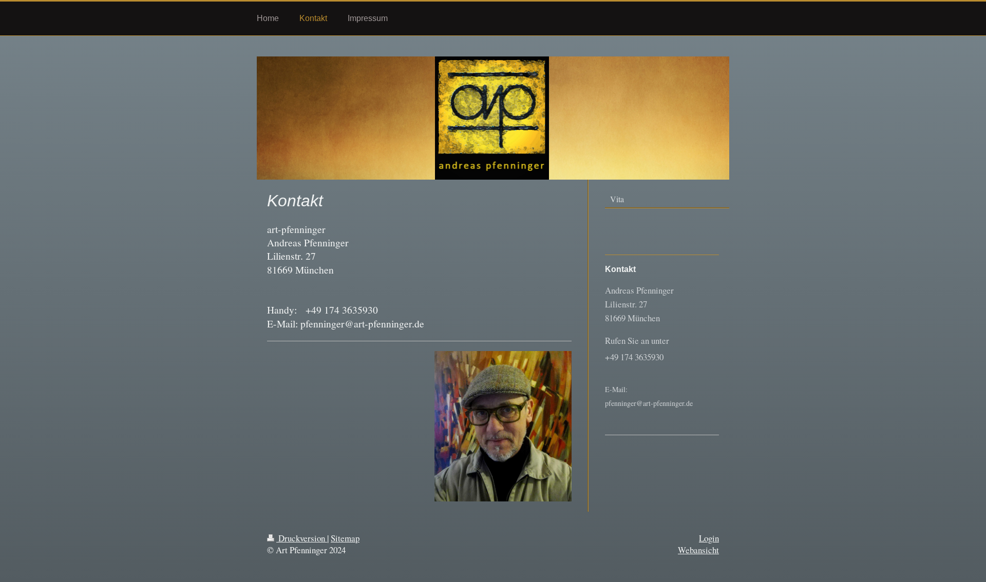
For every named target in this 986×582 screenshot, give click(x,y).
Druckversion (301, 538)
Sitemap (345, 538)
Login (709, 538)
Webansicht (698, 550)
